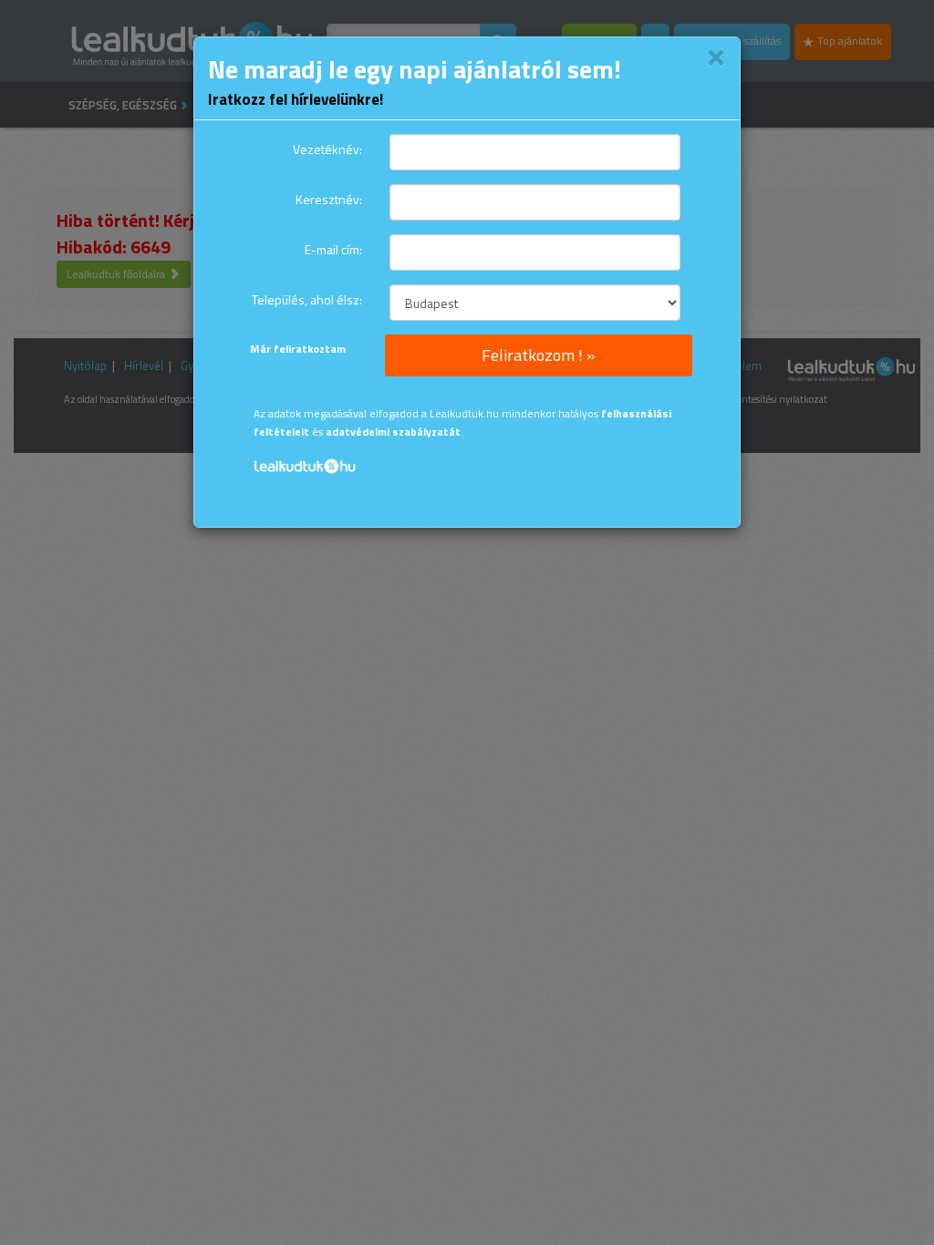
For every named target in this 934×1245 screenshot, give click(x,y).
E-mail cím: (333, 249)
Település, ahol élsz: (307, 299)
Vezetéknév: (327, 149)
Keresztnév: (329, 199)
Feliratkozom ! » (538, 355)
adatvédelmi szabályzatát (393, 432)
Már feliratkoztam (298, 348)
